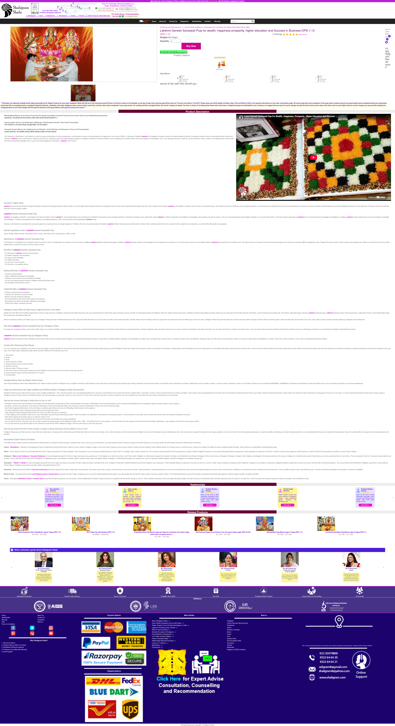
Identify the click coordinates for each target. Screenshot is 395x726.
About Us (162, 21)
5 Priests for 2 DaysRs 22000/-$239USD (321, 81)
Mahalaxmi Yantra (25, 478)
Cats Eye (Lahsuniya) (40, 469)
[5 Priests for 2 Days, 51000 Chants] (322, 78)
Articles (207, 21)
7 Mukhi (16, 463)
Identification (197, 21)
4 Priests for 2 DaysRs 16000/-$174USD (275, 81)
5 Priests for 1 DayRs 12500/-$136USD (229, 81)
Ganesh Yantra (38, 478)
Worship (217, 21)
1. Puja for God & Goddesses (193, 27)
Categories (184, 21)
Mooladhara (14, 447)
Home (154, 21)
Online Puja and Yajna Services (170, 27)
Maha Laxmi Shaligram (21, 456)
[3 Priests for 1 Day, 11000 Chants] (184, 78)
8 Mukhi (24, 463)
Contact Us (173, 21)
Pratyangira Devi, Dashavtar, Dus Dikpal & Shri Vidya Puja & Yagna (227, 27)
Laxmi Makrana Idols (39, 474)
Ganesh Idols (54, 474)
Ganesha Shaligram (38, 456)
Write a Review (303, 34)
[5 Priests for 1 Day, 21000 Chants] (230, 78)
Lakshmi (11, 115)
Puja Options (219, 69)
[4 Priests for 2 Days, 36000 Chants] (276, 78)
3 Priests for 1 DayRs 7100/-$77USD (182, 81)
